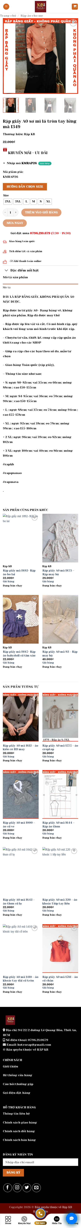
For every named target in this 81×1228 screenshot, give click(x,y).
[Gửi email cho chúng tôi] (36, 1187)
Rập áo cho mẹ (32, 15)
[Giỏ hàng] (75, 7)
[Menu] (6, 7)
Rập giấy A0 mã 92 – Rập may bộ (59, 653)
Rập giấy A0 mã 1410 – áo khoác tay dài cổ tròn (20, 978)
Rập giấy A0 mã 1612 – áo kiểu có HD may (20, 747)
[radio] (8, 201)
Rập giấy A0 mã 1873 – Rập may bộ (58, 572)
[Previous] (9, 56)
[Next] (72, 56)
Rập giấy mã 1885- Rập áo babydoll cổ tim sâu (19, 653)
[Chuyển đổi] (6, 271)
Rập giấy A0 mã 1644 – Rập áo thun (58, 824)
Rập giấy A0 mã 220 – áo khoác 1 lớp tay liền (59, 901)
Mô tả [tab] (7, 287)
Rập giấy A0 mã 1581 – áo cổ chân (60, 978)
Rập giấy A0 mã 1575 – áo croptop (60, 747)
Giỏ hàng (8, 581)
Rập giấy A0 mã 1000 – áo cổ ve (19, 824)
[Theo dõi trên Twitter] (26, 1187)
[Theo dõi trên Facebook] (7, 1187)
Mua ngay (15, 223)
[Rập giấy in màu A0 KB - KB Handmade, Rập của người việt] (40, 6)
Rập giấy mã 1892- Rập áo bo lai (19, 572)
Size (6, 195)
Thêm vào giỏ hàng (41, 212)
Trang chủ (8, 15)
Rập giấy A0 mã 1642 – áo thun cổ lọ (19, 901)
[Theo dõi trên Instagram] (17, 1187)
